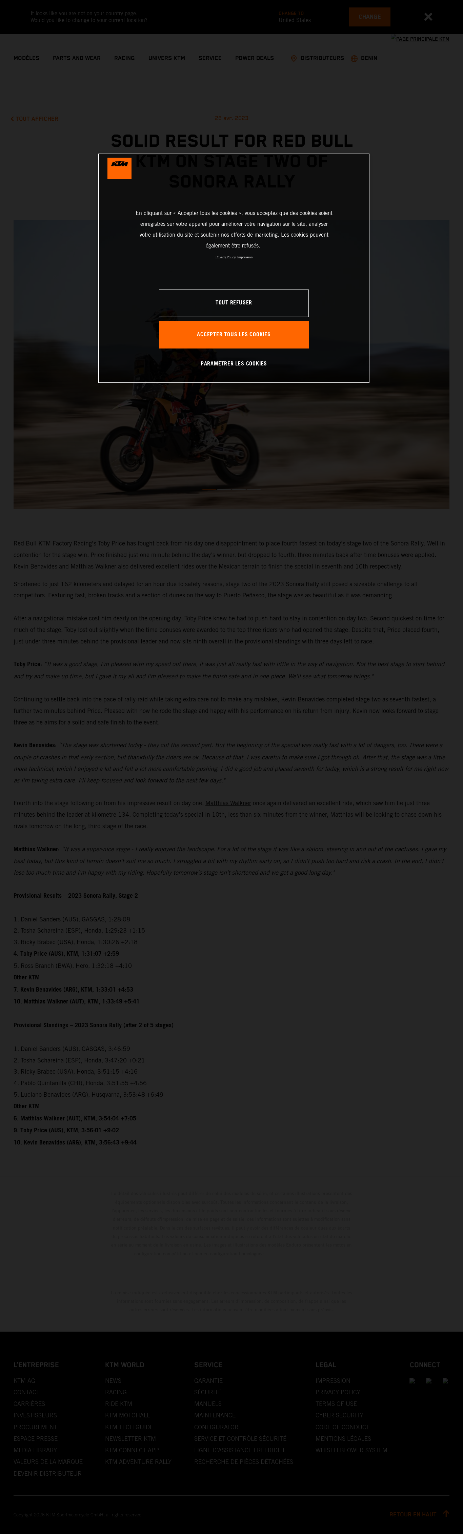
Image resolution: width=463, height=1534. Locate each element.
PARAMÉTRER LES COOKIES (234, 364)
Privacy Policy (226, 257)
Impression (245, 257)
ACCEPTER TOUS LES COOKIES (234, 335)
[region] (233, 268)
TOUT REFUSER (234, 303)
